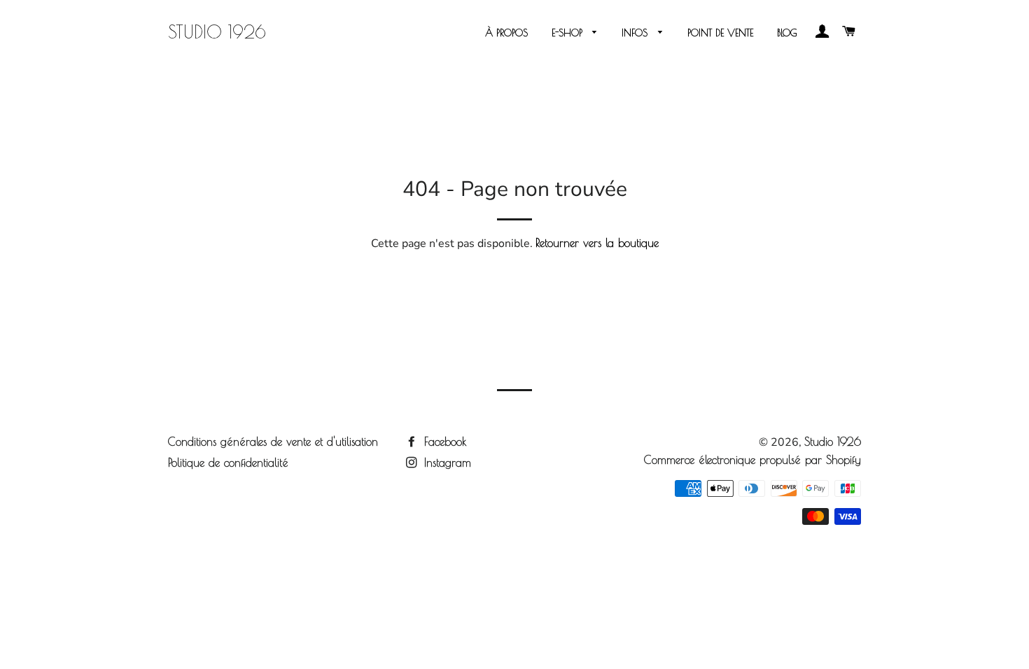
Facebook (443, 441)
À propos (506, 32)
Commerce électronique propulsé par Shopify (752, 459)
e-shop (569, 32)
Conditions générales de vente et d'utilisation (273, 441)
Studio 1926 (217, 32)
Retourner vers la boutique (597, 243)
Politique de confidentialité (228, 462)
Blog (787, 32)
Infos (636, 32)
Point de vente (720, 32)
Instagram (445, 462)
